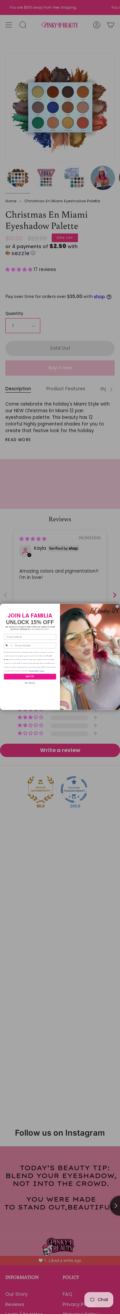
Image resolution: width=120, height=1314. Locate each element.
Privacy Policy (33, 671)
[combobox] (8, 645)
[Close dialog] (117, 606)
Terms (42, 671)
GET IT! (30, 677)
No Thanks (30, 683)
